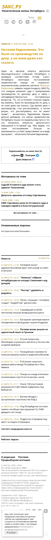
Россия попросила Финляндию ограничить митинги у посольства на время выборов (25, 342)
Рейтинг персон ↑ (25, 439)
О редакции (8, 456)
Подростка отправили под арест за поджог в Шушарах (24, 420)
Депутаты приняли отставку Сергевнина (23, 195)
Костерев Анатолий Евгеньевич (15, 231)
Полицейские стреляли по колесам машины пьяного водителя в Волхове (25, 353)
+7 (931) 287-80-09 (10, 500)
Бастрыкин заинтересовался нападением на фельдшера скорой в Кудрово (25, 321)
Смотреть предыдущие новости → (25, 429)
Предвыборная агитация (15, 459)
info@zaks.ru (26, 500)
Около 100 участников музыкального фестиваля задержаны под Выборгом (22, 387)
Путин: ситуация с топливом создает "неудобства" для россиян (25, 301)
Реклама (23, 456)
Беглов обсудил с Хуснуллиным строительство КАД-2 (19, 398)
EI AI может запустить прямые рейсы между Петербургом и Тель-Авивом (23, 364)
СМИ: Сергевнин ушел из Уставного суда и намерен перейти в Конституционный (24, 204)
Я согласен (11, 533)
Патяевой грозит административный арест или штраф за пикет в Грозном (24, 267)
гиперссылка (16, 475)
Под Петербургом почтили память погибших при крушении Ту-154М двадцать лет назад (24, 409)
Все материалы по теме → (26, 213)
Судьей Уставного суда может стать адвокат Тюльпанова (21, 186)
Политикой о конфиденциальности (19, 528)
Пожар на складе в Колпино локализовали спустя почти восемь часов (25, 376)
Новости (5, 44)
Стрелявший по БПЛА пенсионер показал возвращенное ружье (22, 311)
